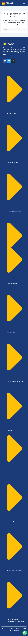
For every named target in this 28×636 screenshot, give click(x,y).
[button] (24, 633)
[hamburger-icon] (24, 3)
